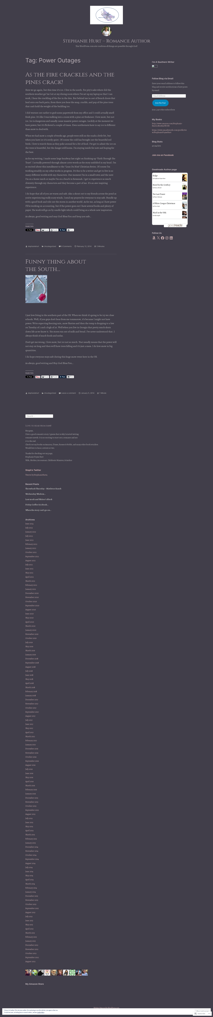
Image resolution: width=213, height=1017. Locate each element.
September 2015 (32, 810)
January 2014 (30, 892)
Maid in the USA (159, 212)
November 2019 (31, 634)
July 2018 (29, 671)
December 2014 (31, 847)
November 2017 (31, 703)
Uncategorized (50, 246)
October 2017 (30, 708)
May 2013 (29, 924)
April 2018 (29, 683)
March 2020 (30, 626)
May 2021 (29, 572)
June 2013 (29, 920)
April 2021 (29, 577)
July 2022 (29, 536)
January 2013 (30, 941)
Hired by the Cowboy (161, 185)
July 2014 (29, 867)
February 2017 (31, 740)
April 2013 (29, 928)
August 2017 (30, 716)
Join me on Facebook (163, 155)
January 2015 (30, 843)
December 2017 (31, 699)
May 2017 (29, 728)
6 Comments (66, 246)
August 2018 (30, 667)
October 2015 (30, 806)
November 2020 (32, 597)
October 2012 (30, 953)
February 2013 (31, 937)
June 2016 (29, 773)
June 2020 (29, 613)
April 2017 (29, 732)
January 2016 (30, 793)
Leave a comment (68, 393)
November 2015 (31, 802)
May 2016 (29, 777)
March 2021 (30, 581)
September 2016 (32, 761)
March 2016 (30, 785)
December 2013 (31, 896)
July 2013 (28, 916)
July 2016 (29, 769)
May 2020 (29, 617)
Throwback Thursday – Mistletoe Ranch (43, 488)
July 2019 (29, 642)
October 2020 (31, 601)
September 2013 (32, 908)
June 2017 (29, 724)
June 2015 (29, 822)
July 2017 (29, 720)
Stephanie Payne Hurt (159, 178)
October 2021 (30, 552)
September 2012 (32, 957)
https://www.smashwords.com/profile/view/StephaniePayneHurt (169, 131)
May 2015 (29, 826)
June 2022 (29, 540)
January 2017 (30, 744)
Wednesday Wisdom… (35, 494)
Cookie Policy (40, 1012)
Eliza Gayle (157, 206)
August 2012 (30, 961)
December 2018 (31, 658)
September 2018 (32, 662)
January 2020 (30, 630)
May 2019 (29, 646)
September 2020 (32, 605)
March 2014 (30, 883)
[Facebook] (163, 238)
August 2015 (30, 814)
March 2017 (30, 736)
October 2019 (30, 638)
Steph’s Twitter (33, 470)
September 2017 (32, 712)
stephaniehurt (33, 246)
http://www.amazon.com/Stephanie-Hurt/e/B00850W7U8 (167, 124)
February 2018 (31, 691)
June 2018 (29, 675)
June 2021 (29, 568)
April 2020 (29, 622)
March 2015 (30, 834)
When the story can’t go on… (38, 510)
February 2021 (31, 585)
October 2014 (30, 855)
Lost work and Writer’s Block (38, 499)
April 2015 (29, 830)
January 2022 (30, 548)
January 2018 (30, 695)
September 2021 (32, 556)
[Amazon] (154, 238)
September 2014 (32, 859)
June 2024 (29, 523)
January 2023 (30, 532)
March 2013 (30, 933)
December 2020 (32, 593)
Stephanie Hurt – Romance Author (106, 41)
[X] (158, 238)
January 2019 (30, 654)
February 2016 (31, 789)
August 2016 (30, 765)
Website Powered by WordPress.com (106, 1008)
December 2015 (31, 798)
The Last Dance (159, 194)
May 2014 (29, 875)
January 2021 (30, 589)
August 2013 (30, 912)
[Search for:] (39, 416)
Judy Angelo (157, 215)
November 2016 (31, 753)
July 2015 (29, 818)
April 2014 (29, 879)
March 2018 (30, 687)
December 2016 (31, 748)
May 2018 (29, 679)
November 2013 (31, 900)
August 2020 (30, 609)
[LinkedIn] (171, 238)
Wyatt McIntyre (158, 197)
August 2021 (30, 560)
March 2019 (30, 650)
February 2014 (31, 888)
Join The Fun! (160, 103)
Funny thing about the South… (55, 265)
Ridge (155, 175)
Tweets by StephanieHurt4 (36, 475)
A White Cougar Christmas (164, 203)
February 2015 (31, 838)
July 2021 (29, 564)
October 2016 (30, 757)
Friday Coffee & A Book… (36, 504)
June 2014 (29, 871)
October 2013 (30, 904)
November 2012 (31, 949)
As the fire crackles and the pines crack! (69, 78)
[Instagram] (167, 238)
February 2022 (31, 544)
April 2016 (29, 781)
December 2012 (31, 945)
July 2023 (29, 527)
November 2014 (31, 851)
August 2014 (30, 863)
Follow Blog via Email (162, 78)
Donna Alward (157, 188)
